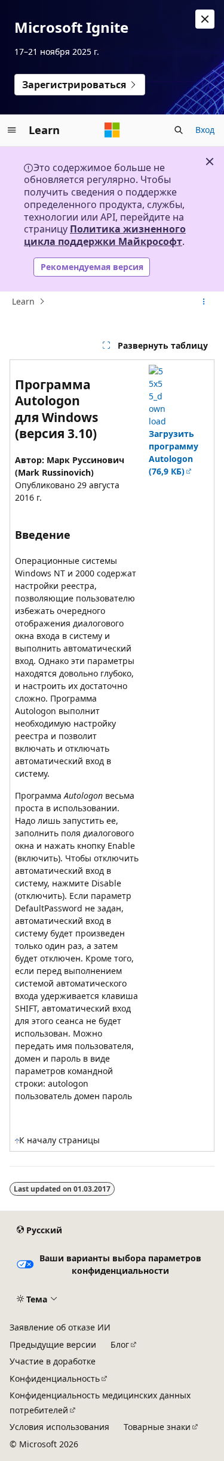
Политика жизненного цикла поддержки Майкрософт (105, 235)
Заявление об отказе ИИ (60, 1327)
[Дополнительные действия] (204, 301)
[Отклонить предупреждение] (204, 19)
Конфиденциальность (55, 1378)
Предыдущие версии (53, 1344)
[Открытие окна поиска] (179, 130)
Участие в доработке (53, 1361)
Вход (204, 129)
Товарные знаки (157, 1426)
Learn (23, 301)
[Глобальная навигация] (12, 130)
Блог (120, 1344)
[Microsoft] (112, 130)
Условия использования (59, 1426)
